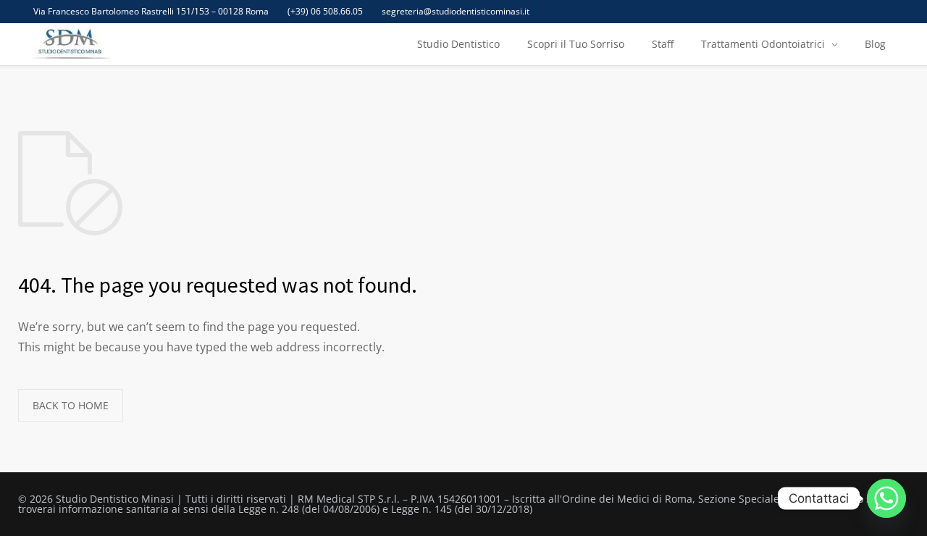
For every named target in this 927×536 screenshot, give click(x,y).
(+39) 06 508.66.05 (325, 11)
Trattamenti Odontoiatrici (763, 44)
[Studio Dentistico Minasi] (70, 44)
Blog (875, 44)
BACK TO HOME (71, 405)
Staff (663, 44)
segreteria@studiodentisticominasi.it (455, 11)
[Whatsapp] (886, 498)
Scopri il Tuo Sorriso (575, 44)
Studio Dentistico (458, 44)
